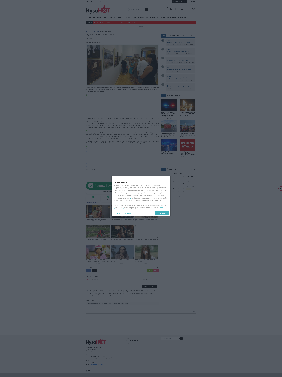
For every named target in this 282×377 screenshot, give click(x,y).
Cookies (123, 208)
